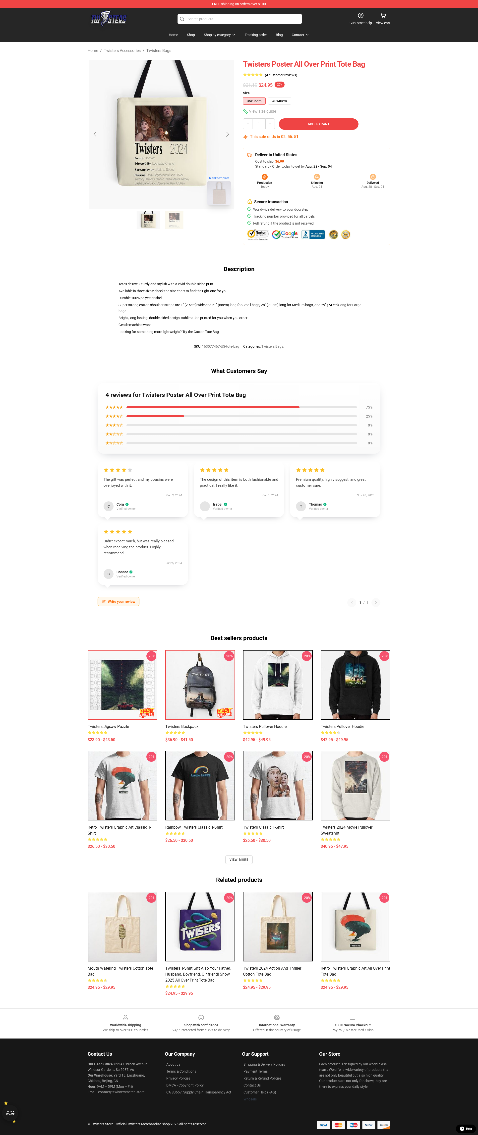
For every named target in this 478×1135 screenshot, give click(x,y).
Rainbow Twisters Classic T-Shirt (194, 827)
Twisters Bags (158, 50)
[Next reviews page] (375, 602)
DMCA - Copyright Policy (185, 1085)
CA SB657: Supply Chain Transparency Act (198, 1092)
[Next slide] (227, 134)
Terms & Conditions (181, 1071)
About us (173, 1064)
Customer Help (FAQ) (259, 1092)
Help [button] (469, 1129)
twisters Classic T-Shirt (263, 827)
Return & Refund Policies (262, 1078)
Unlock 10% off (10, 1113)
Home (93, 50)
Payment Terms (255, 1071)
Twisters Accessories (122, 50)
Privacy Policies (178, 1078)
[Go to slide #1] (148, 220)
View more (239, 859)
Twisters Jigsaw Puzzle (108, 726)
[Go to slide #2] (174, 220)
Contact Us (252, 1085)
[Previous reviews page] (351, 602)
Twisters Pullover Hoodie (265, 726)
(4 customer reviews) (281, 75)
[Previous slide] (95, 134)
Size (246, 93)
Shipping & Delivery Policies (264, 1064)
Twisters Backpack (181, 726)
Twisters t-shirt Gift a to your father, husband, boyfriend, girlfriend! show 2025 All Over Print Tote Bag (198, 974)
